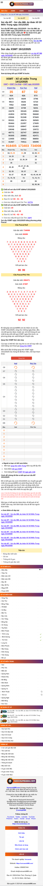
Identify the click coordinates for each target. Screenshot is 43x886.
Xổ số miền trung (7, 661)
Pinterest (9, 819)
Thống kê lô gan (9, 559)
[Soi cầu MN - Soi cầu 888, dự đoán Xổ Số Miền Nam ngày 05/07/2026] (4, 721)
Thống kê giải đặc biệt (11, 562)
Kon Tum (23, 88)
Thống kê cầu (6, 725)
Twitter (18, 817)
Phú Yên (33, 363)
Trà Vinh (4, 640)
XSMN (21, 11)
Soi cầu (4, 11)
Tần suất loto (6, 751)
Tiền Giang (5, 655)
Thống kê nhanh (7, 762)
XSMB (13, 11)
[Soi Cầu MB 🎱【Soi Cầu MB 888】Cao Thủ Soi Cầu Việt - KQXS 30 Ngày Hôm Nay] (21, 4)
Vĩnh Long (5, 634)
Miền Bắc (5, 570)
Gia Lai (4, 695)
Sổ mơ (5, 556)
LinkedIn (24, 817)
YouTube (32, 817)
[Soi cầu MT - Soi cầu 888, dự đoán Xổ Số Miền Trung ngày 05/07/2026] (4, 716)
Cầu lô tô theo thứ (7, 741)
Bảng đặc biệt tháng (8, 757)
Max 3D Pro (5, 585)
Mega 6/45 (5, 588)
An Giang (5, 625)
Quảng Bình (5, 686)
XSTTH (30, 202)
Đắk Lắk (4, 671)
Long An (4, 643)
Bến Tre (4, 613)
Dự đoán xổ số (6, 707)
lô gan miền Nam (7, 775)
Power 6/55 (5, 591)
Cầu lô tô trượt (6, 735)
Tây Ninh (4, 628)
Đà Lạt (4, 658)
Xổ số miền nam (6, 594)
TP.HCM (4, 607)
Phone (33, 819)
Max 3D (4, 582)
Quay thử (21, 358)
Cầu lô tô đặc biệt (7, 732)
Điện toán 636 (6, 579)
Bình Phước (5, 646)
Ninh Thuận (5, 691)
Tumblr (22, 819)
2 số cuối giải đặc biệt (9, 748)
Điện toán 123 (6, 576)
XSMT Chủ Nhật (15, 84)
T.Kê (38, 11)
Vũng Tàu (5, 598)
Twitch (16, 819)
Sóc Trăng (5, 619)
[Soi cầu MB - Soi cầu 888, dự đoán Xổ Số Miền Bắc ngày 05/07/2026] (4, 711)
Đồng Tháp (5, 604)
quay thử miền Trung (18, 466)
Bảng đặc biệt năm (8, 760)
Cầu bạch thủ (6, 729)
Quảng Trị (5, 689)
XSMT (30, 11)
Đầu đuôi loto (6, 766)
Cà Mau (4, 610)
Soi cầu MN (35, 18)
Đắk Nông (5, 700)
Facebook (10, 817)
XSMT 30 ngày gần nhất (26, 472)
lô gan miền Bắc (7, 769)
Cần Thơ (4, 601)
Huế (35, 88)
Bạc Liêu (4, 616)
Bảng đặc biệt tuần (10, 554)
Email (28, 819)
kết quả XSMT (17, 469)
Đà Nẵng (4, 680)
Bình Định (5, 683)
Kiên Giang (5, 652)
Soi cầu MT (21, 18)
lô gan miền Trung (7, 772)
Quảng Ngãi (5, 698)
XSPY (30, 218)
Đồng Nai (5, 622)
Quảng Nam (5, 674)
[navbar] (2, 2)
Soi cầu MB (7, 18)
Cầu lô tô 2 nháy (7, 738)
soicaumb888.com (29, 883)
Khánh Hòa (11, 88)
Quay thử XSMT (26, 346)
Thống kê (4, 744)
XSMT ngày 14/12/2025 (31, 84)
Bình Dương (6, 637)
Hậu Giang (5, 649)
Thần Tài (4, 573)
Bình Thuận (5, 631)
